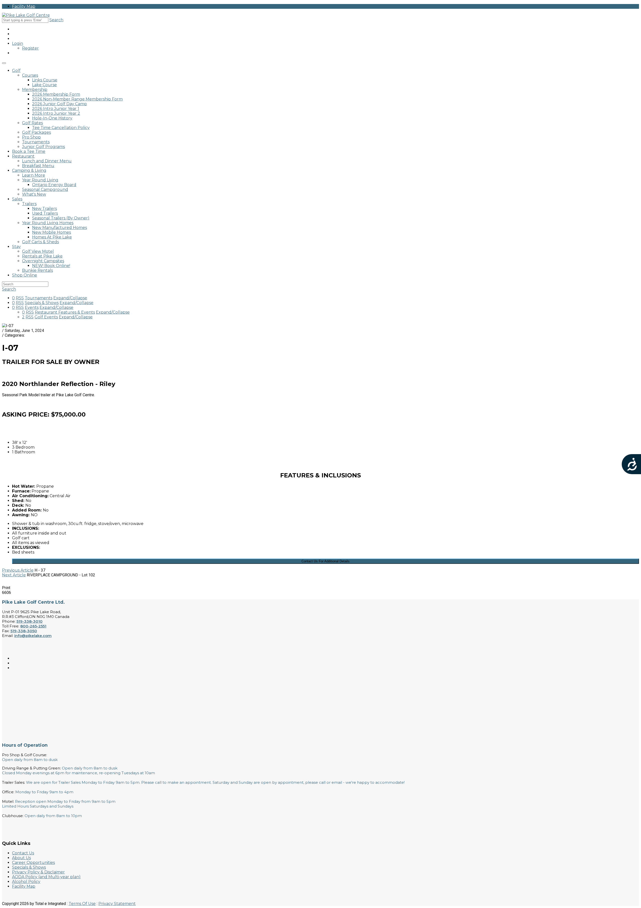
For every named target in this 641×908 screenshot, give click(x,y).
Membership (34, 89)
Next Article (14, 575)
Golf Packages (36, 132)
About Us (21, 857)
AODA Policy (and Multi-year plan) (46, 876)
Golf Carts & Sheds (40, 241)
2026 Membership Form (56, 94)
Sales (17, 199)
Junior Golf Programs (43, 146)
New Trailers (44, 208)
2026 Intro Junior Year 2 (56, 113)
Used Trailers (45, 213)
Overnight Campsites (43, 260)
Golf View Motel (38, 251)
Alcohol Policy (26, 881)
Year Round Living (40, 180)
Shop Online (24, 275)
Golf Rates (32, 122)
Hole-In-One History (52, 118)
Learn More (33, 175)
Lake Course (44, 84)
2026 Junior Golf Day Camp (59, 103)
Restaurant (23, 156)
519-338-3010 (30, 621)
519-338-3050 (24, 630)
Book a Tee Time (28, 151)
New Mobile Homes (51, 232)
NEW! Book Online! (51, 265)
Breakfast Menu (38, 165)
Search (56, 20)
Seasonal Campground (45, 189)
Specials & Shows (29, 867)
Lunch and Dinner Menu (47, 161)
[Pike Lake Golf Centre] (26, 15)
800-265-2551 (33, 626)
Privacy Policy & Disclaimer (38, 872)
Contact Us (23, 853)
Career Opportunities (33, 862)
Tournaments (36, 142)
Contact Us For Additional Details (325, 561)
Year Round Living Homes (47, 222)
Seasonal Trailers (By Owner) (60, 218)
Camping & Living (29, 170)
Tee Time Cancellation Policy (61, 127)
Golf (16, 70)
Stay (16, 246)
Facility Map (23, 6)
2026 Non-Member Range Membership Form (77, 99)
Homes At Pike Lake (52, 237)
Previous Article (18, 570)
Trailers (29, 203)
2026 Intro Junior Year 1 (55, 108)
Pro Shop (31, 137)
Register (30, 48)
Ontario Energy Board (54, 184)
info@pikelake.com (33, 635)
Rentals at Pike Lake (42, 256)
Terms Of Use (82, 903)
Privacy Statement (117, 903)
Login (17, 43)
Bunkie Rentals (37, 270)
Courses (30, 75)
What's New (34, 194)
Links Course (44, 80)
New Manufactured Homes (59, 227)
